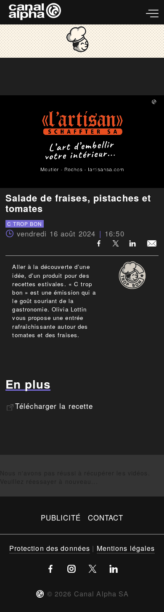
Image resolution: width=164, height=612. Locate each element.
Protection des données (49, 548)
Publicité (61, 518)
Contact (106, 518)
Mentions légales (126, 548)
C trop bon (24, 223)
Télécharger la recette (54, 406)
